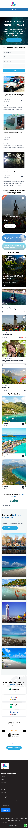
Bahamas (7, 619)
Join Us (3, 776)
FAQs (2, 779)
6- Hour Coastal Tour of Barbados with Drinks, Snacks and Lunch (14, 95)
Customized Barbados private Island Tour (13, 133)
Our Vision (3, 785)
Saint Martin (7, 455)
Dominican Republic (8, 307)
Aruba (6, 596)
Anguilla (7, 573)
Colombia (8, 214)
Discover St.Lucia (6, 387)
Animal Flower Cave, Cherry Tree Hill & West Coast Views (13, 171)
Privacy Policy (4, 822)
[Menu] (12, 9)
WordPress (18, 820)
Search (14, 70)
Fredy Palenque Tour (11, 216)
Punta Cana (14, 307)
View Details (9, 226)
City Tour (3, 792)
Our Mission (4, 782)
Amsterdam (8, 550)
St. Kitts (6, 486)
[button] (3, 731)
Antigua (6, 642)
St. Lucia (5, 385)
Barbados (7, 99)
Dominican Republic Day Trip (9, 309)
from (5, 230)
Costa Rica (6, 273)
